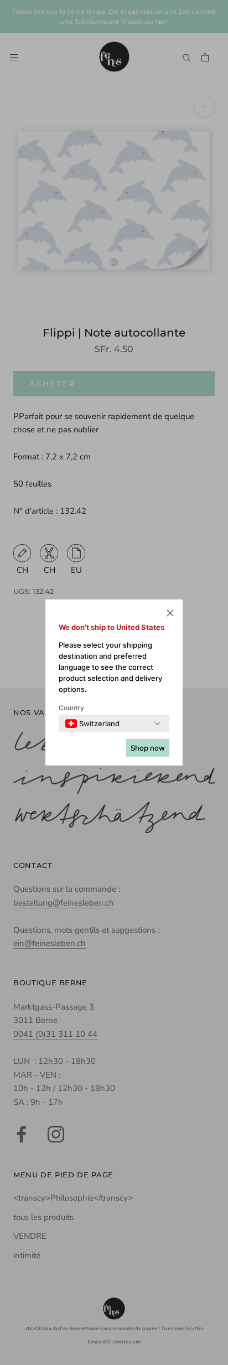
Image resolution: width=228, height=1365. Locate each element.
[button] (170, 615)
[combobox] (92, 723)
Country (71, 708)
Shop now (148, 747)
